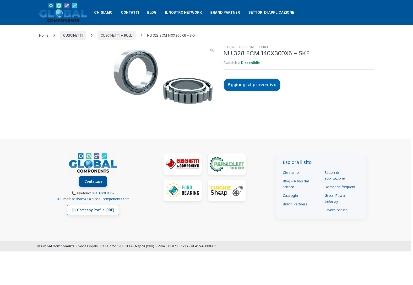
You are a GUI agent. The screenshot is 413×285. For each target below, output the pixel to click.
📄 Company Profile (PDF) (93, 210)
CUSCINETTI (73, 35)
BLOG (152, 12)
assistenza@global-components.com (101, 199)
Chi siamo (291, 172)
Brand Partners (295, 204)
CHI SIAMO (103, 12)
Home (43, 35)
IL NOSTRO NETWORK (183, 12)
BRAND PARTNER (225, 12)
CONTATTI (130, 12)
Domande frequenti (340, 186)
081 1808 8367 (103, 193)
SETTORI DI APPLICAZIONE (271, 12)
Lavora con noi (336, 209)
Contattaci (93, 181)
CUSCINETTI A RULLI (116, 35)
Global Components (58, 246)
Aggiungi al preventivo (252, 84)
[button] (212, 50)
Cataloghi (290, 195)
